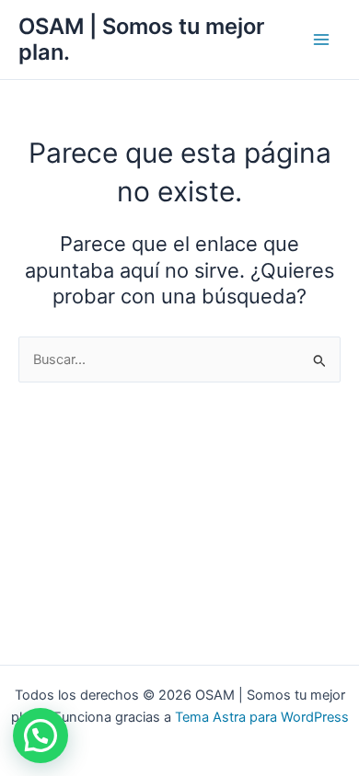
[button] (40, 735)
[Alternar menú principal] (321, 39)
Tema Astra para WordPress (262, 717)
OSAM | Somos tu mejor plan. (141, 39)
